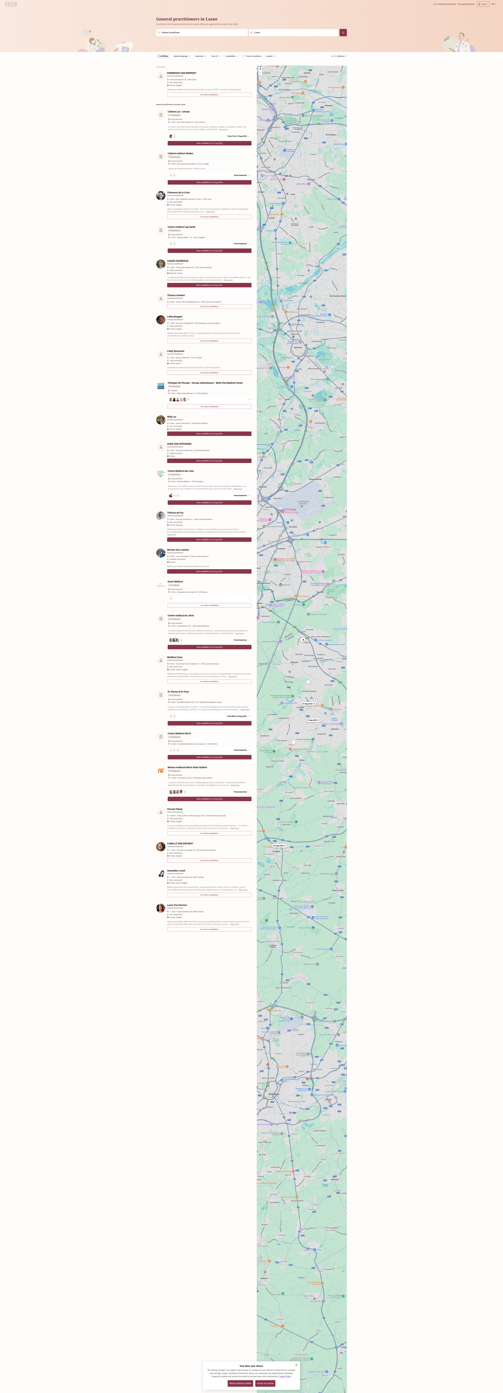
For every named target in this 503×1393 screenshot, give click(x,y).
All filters (164, 56)
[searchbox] (202, 32)
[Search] (343, 32)
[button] (279, 846)
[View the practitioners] (210, 598)
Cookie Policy (285, 1376)
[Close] (296, 1365)
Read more (223, 129)
